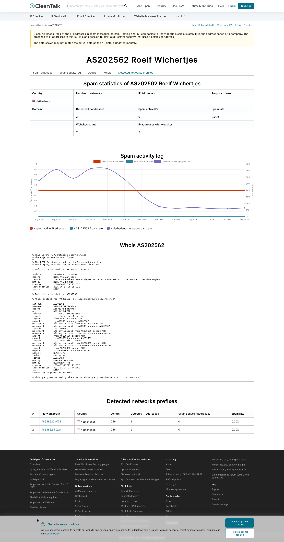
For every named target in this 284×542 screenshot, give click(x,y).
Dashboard (81, 496)
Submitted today (130, 496)
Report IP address (244, 25)
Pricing (79, 501)
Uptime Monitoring (201, 6)
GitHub (169, 511)
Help (221, 6)
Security (161, 6)
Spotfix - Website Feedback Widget (140, 479)
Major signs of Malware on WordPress (95, 479)
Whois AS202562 (142, 245)
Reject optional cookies (240, 533)
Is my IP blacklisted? (203, 25)
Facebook (171, 506)
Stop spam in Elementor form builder (49, 492)
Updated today (129, 501)
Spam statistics (42, 72)
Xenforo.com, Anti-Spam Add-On (229, 469)
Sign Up (246, 6)
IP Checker (36, 16)
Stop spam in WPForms (42, 502)
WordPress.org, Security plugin (228, 464)
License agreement (176, 489)
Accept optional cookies (239, 523)
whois (107, 72)
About (169, 464)
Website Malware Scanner (150, 16)
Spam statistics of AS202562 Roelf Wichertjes (142, 83)
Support (216, 489)
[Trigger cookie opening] (35, 520)
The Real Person (38, 507)
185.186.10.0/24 (51, 421)
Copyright (171, 484)
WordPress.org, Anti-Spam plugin (229, 459)
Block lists (177, 6)
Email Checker (86, 16)
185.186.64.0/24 (51, 429)
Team (169, 469)
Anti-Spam (144, 6)
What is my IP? (224, 25)
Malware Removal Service (89, 474)
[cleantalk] (45, 5)
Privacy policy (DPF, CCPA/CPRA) (184, 474)
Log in (232, 6)
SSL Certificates (129, 464)
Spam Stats (81, 506)
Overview (35, 464)
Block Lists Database (132, 511)
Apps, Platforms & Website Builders (48, 469)
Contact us (217, 494)
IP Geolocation (60, 16)
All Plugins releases (85, 491)
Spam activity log (70, 72)
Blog (168, 501)
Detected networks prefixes (135, 72)
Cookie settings (220, 504)
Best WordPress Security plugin (92, 464)
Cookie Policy (52, 533)
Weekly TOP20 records (133, 506)
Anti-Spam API (37, 479)
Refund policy (173, 479)
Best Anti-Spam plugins (42, 474)
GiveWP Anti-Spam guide (43, 497)
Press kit (216, 499)
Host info (180, 16)
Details (92, 72)
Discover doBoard (130, 474)
